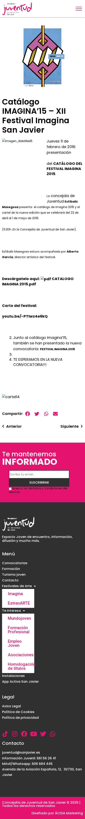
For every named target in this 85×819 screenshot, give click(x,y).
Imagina (15, 593)
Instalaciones (13, 675)
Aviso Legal (11, 706)
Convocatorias (14, 563)
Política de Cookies (18, 712)
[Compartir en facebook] (27, 413)
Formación (11, 568)
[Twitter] (43, 734)
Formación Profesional (19, 629)
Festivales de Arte (17, 586)
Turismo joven (14, 574)
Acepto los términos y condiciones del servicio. (38, 490)
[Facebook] (24, 734)
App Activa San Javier (20, 681)
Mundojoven (19, 618)
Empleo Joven (15, 643)
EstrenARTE (19, 603)
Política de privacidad (20, 717)
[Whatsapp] (53, 734)
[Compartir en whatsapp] (46, 413)
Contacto (10, 580)
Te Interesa (11, 610)
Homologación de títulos (21, 666)
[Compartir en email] (55, 413)
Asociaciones (21, 654)
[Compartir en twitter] (36, 413)
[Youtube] (34, 734)
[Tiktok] (5, 734)
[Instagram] (15, 734)
